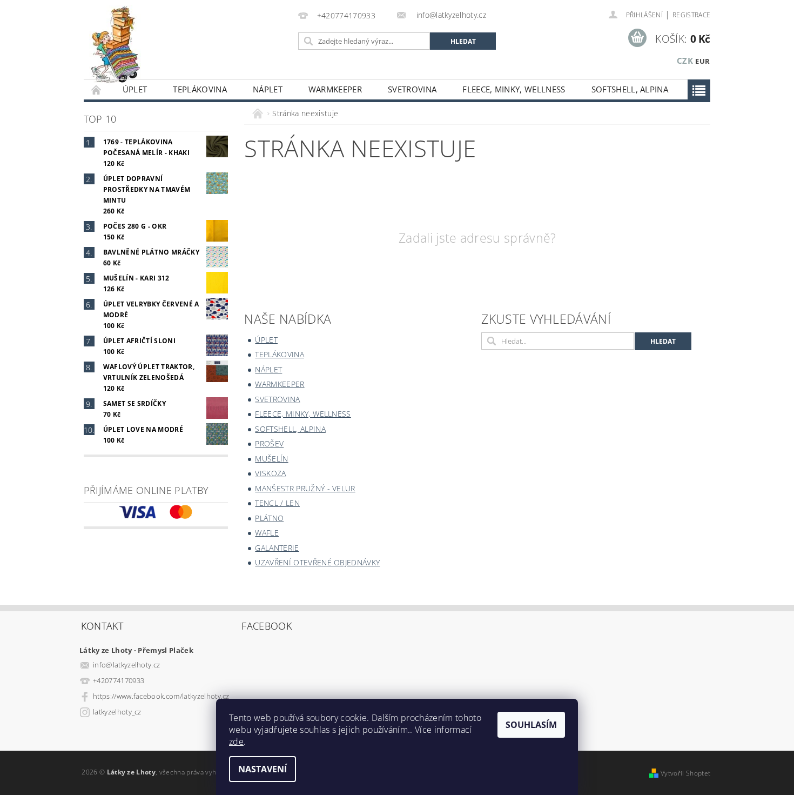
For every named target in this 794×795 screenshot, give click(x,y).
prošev (269, 443)
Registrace (691, 14)
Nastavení (262, 769)
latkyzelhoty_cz (117, 712)
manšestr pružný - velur (305, 488)
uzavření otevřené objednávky (317, 562)
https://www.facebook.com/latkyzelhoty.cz (161, 696)
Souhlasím (531, 725)
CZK (685, 60)
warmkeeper (335, 89)
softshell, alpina (629, 89)
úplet (135, 89)
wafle (267, 532)
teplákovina (200, 89)
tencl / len (277, 503)
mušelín (271, 458)
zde (236, 741)
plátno (269, 518)
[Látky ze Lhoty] (115, 45)
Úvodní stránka (97, 89)
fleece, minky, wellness (513, 89)
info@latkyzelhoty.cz (126, 665)
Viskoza (270, 473)
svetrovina (412, 89)
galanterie (277, 548)
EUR (702, 61)
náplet (267, 89)
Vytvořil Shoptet (685, 773)
